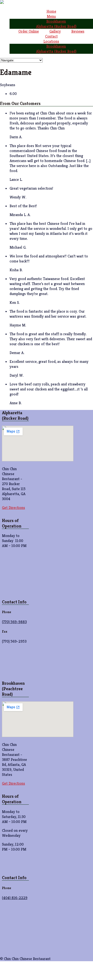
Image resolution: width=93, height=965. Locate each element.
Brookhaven (56, 21)
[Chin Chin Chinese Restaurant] (2, 2)
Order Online (28, 31)
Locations (51, 41)
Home (51, 11)
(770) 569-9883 (14, 621)
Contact (51, 36)
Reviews (77, 31)
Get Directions (13, 507)
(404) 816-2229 (14, 897)
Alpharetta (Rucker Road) (56, 26)
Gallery (55, 31)
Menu (51, 16)
